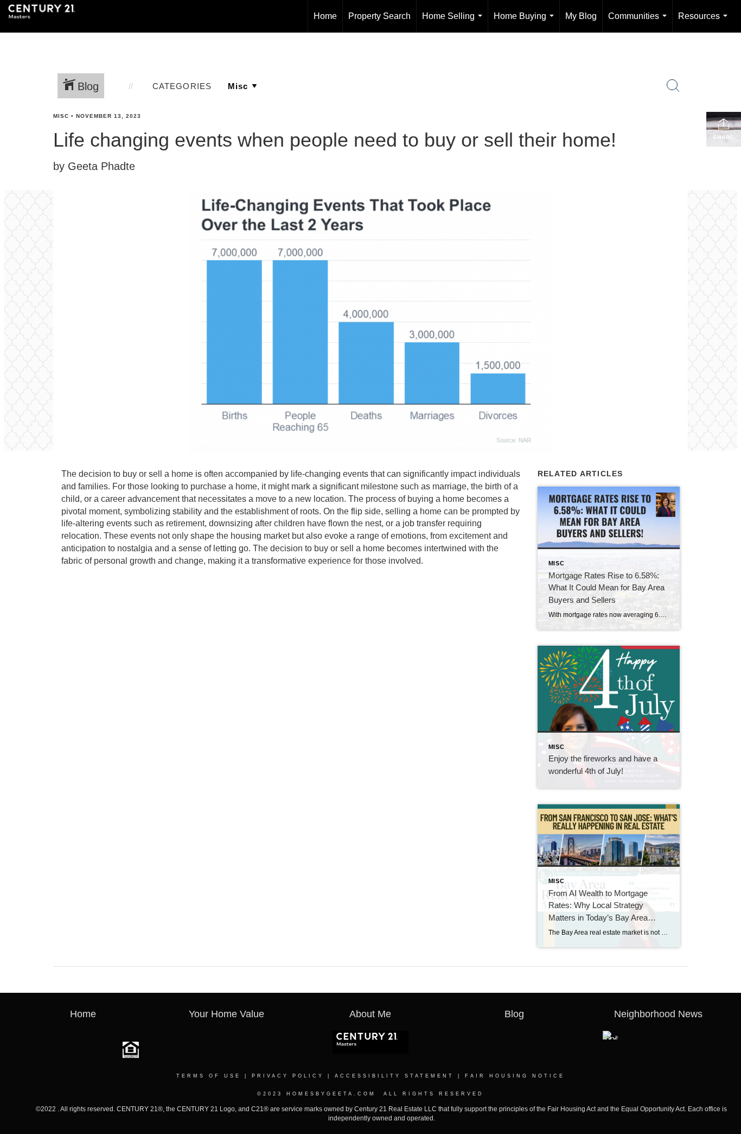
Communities (639, 22)
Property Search (379, 16)
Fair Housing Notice (515, 1076)
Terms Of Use (208, 1076)
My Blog (581, 16)
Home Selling (454, 22)
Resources (705, 22)
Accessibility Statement (394, 1076)
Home (325, 16)
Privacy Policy (288, 1076)
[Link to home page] (47, 16)
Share (723, 137)
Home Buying (526, 22)
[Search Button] (673, 85)
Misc (61, 116)
